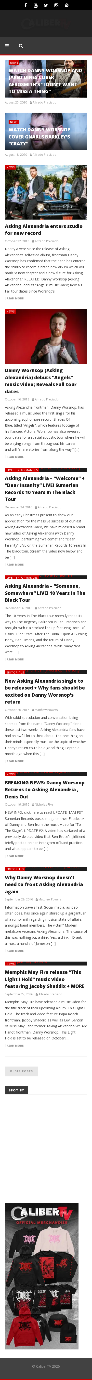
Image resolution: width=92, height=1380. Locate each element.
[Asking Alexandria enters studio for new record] (46, 192)
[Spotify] (67, 5)
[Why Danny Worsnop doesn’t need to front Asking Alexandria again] (46, 869)
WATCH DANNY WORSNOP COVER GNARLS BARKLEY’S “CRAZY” (39, 136)
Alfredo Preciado (44, 102)
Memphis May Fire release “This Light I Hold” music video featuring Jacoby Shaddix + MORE (44, 979)
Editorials (15, 672)
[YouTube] (36, 5)
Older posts (21, 1071)
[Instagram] (56, 5)
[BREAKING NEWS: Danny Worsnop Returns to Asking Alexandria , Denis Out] (46, 774)
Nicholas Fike (44, 805)
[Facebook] (25, 5)
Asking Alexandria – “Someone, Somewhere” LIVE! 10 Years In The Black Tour (45, 593)
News (14, 62)
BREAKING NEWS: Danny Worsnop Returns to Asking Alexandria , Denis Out (45, 789)
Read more (15, 298)
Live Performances (22, 470)
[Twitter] (46, 5)
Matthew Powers (46, 710)
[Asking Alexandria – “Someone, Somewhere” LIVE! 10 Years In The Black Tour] (46, 577)
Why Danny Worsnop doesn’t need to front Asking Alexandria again (44, 884)
